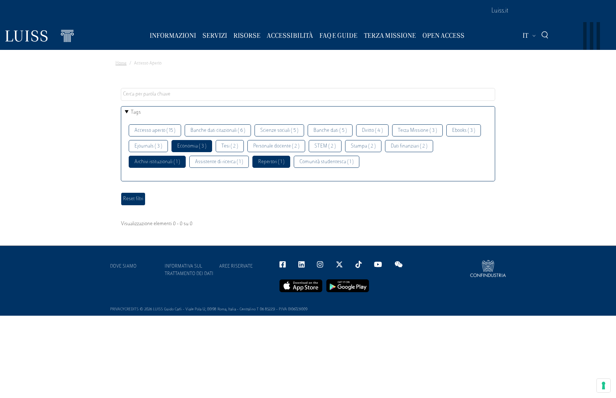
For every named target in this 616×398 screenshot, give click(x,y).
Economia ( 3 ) (191, 146)
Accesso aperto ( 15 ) (154, 130)
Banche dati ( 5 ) (330, 130)
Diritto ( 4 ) (372, 130)
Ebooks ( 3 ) (463, 130)
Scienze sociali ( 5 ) (279, 130)
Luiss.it (499, 11)
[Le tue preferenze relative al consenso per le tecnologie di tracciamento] (603, 385)
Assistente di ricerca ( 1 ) (219, 162)
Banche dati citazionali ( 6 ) (217, 130)
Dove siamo (123, 266)
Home (121, 63)
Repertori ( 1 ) (271, 162)
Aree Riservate (236, 266)
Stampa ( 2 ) (363, 146)
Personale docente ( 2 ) (276, 146)
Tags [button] (136, 112)
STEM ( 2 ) (325, 146)
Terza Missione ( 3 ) (417, 130)
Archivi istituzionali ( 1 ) (157, 162)
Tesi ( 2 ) (229, 146)
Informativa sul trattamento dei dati (189, 270)
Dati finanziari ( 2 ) (409, 146)
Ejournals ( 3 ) (148, 146)
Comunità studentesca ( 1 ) (326, 162)
